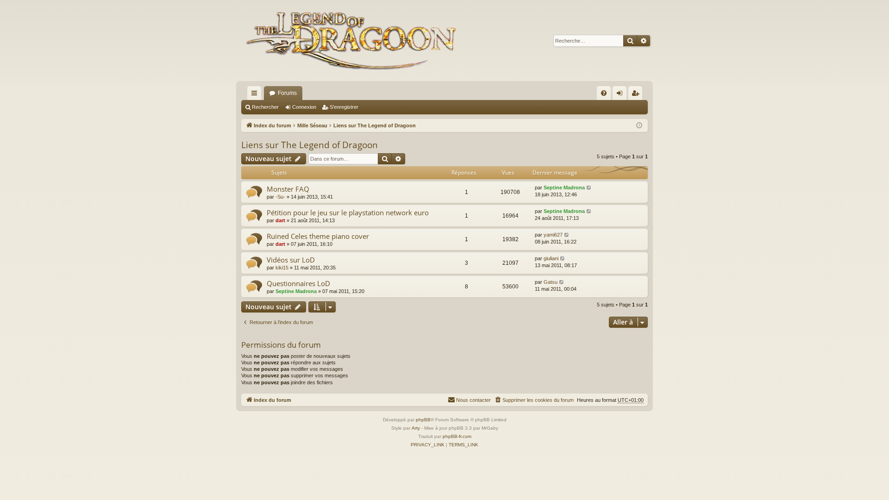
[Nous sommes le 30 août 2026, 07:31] (639, 125)
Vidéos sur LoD (291, 259)
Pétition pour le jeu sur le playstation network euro (348, 212)
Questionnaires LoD (298, 283)
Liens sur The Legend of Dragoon (309, 145)
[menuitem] (604, 93)
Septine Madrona (564, 187)
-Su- (280, 197)
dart (280, 220)
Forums (287, 93)
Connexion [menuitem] (621, 95)
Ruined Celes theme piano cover (318, 236)
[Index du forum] (353, 40)
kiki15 (281, 267)
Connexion (304, 107)
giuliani (551, 258)
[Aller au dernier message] (589, 187)
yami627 (553, 235)
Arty (416, 428)
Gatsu (550, 282)
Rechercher (265, 107)
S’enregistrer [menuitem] (637, 95)
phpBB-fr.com (457, 436)
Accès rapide (256, 95)
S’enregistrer (344, 107)
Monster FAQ (288, 189)
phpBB (423, 419)
